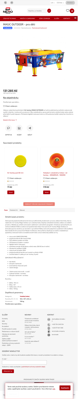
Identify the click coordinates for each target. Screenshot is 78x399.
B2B (3, 321)
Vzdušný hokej (24, 296)
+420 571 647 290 (57, 328)
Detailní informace (9, 120)
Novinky (4, 324)
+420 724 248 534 (58, 324)
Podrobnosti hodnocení (39, 28)
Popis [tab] (6, 210)
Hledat (49, 11)
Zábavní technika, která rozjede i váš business (32, 326)
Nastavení (13, 394)
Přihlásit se (8, 371)
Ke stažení (5, 326)
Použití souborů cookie (9, 329)
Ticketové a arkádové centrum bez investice (32, 319)
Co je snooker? (29, 336)
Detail (11, 192)
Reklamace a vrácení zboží (10, 331)
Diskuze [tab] (22, 210)
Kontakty (5, 318)
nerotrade (55, 334)
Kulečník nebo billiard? (32, 341)
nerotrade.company (58, 331)
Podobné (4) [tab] (14, 210)
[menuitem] (9, 18)
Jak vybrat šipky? (30, 332)
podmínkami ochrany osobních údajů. (33, 366)
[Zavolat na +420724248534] (6, 2)
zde (54, 389)
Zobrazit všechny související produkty (39, 204)
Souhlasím (65, 388)
